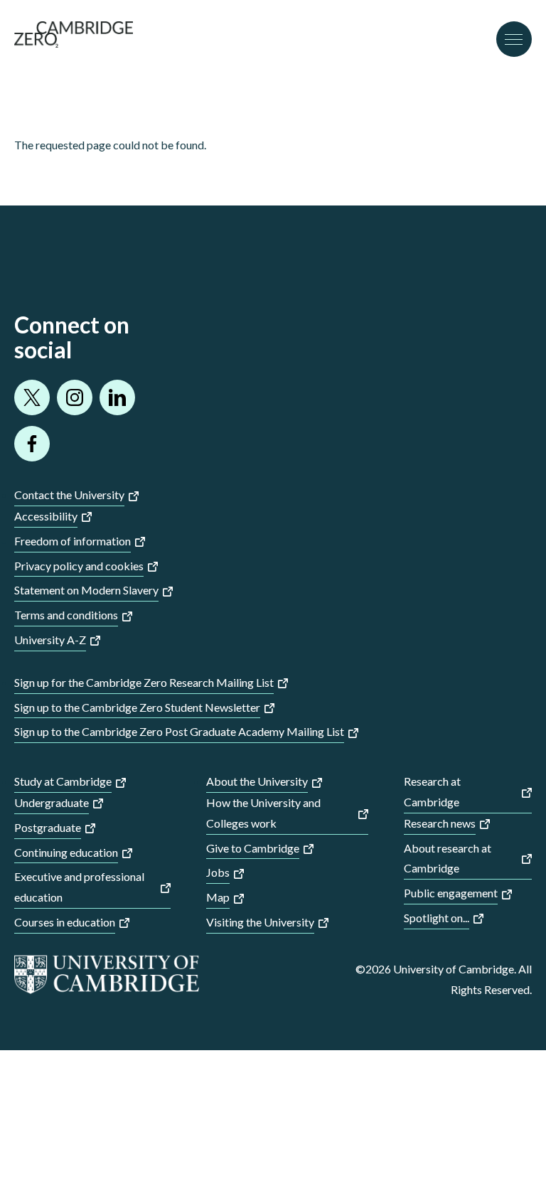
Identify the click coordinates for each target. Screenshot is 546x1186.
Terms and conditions (66, 614)
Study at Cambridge (63, 781)
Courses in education (64, 922)
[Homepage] (73, 43)
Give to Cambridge (252, 848)
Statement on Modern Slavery (86, 590)
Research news (440, 823)
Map (218, 897)
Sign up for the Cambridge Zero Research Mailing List (144, 682)
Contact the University (69, 494)
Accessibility (45, 516)
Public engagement (451, 892)
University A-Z (50, 639)
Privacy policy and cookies (79, 565)
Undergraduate (51, 802)
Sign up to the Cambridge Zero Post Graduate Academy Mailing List (179, 731)
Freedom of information (72, 540)
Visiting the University (260, 922)
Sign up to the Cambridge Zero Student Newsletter (137, 707)
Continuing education (66, 852)
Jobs (218, 872)
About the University (257, 781)
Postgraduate (47, 827)
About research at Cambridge (447, 858)
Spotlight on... (436, 917)
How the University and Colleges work (263, 813)
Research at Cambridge (432, 791)
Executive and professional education (79, 887)
